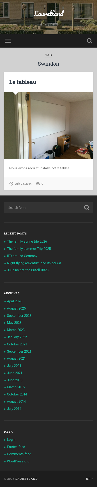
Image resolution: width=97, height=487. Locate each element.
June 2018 (14, 380)
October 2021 (17, 344)
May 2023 (14, 323)
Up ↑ (89, 478)
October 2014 (17, 394)
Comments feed (19, 454)
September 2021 (19, 351)
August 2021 (16, 358)
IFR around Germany (22, 256)
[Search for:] (48, 207)
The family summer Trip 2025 (29, 249)
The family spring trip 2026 (27, 241)
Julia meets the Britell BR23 (27, 270)
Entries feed (16, 447)
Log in (11, 440)
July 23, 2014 (23, 183)
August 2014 (16, 402)
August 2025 (16, 308)
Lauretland (48, 13)
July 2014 (14, 409)
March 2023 (16, 330)
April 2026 (14, 301)
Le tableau (22, 81)
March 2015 (16, 387)
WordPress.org (18, 461)
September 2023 (19, 316)
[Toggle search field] (89, 41)
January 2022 (17, 337)
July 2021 (14, 366)
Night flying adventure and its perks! (34, 263)
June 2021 (14, 373)
